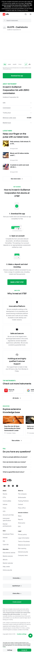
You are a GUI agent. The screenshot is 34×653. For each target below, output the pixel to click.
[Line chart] (26, 64)
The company (22, 494)
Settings (9, 650)
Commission (7, 108)
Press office (22, 508)
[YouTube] (4, 486)
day (5, 64)
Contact (20, 504)
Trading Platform (23, 501)
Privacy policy (22, 534)
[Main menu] (30, 14)
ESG (19, 526)
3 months (21, 64)
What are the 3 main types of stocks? (15, 467)
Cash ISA (5, 544)
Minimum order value (9, 118)
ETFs (4, 497)
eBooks (5, 559)
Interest (5, 537)
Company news (23, 555)
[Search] (26, 14)
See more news (16, 179)
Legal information (23, 538)
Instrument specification (7, 519)
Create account (17, 602)
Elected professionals (7, 525)
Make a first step (17, 282)
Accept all (24, 650)
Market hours (7, 123)
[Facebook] (8, 486)
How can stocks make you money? (14, 462)
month (14, 64)
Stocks (5, 494)
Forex (4, 508)
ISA (4, 541)
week (9, 64)
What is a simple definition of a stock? (15, 457)
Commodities (7, 501)
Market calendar (8, 563)
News (20, 516)
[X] (13, 486)
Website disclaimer (24, 545)
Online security (7, 570)
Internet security (23, 552)
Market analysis (8, 556)
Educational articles (9, 552)
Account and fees (8, 515)
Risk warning (22, 548)
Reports (20, 519)
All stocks (16, 398)
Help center (6, 566)
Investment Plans (8, 534)
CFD (4, 511)
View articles (16, 440)
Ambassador (22, 497)
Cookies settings (21, 634)
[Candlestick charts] (29, 64)
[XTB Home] (5, 14)
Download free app (17, 76)
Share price (21, 523)
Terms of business (24, 541)
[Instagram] (17, 486)
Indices (5, 504)
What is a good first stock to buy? (13, 472)
